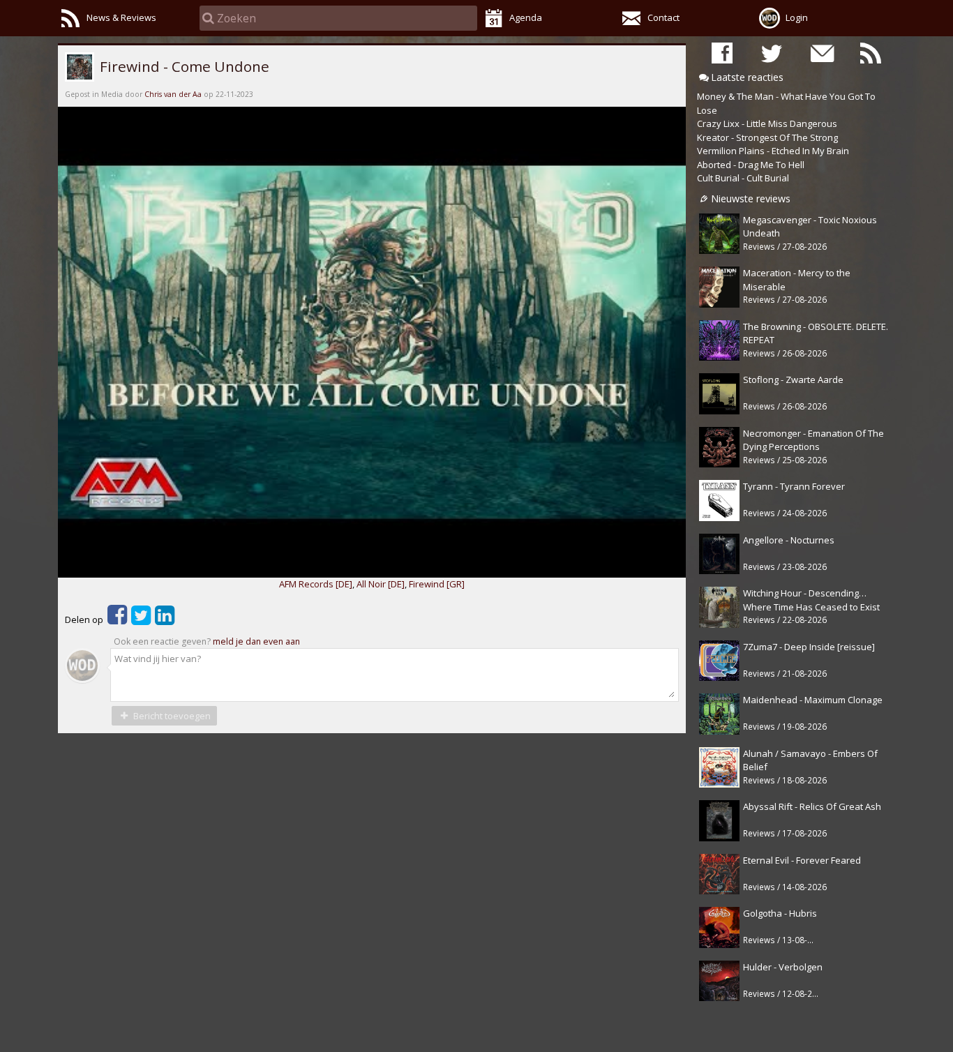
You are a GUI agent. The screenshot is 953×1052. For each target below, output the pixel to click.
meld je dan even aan (256, 641)
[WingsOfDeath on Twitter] (771, 52)
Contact (663, 17)
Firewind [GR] (437, 584)
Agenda (525, 17)
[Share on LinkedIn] (165, 619)
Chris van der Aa (173, 94)
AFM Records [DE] (315, 584)
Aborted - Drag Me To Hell (750, 164)
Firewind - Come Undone (182, 66)
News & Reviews (121, 17)
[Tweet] (141, 619)
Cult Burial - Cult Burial (743, 178)
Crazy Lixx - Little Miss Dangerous (767, 123)
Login (797, 17)
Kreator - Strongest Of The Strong (767, 137)
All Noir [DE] (381, 584)
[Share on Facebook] (117, 619)
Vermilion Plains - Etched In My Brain (773, 150)
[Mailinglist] (821, 52)
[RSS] (870, 52)
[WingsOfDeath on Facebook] (722, 52)
